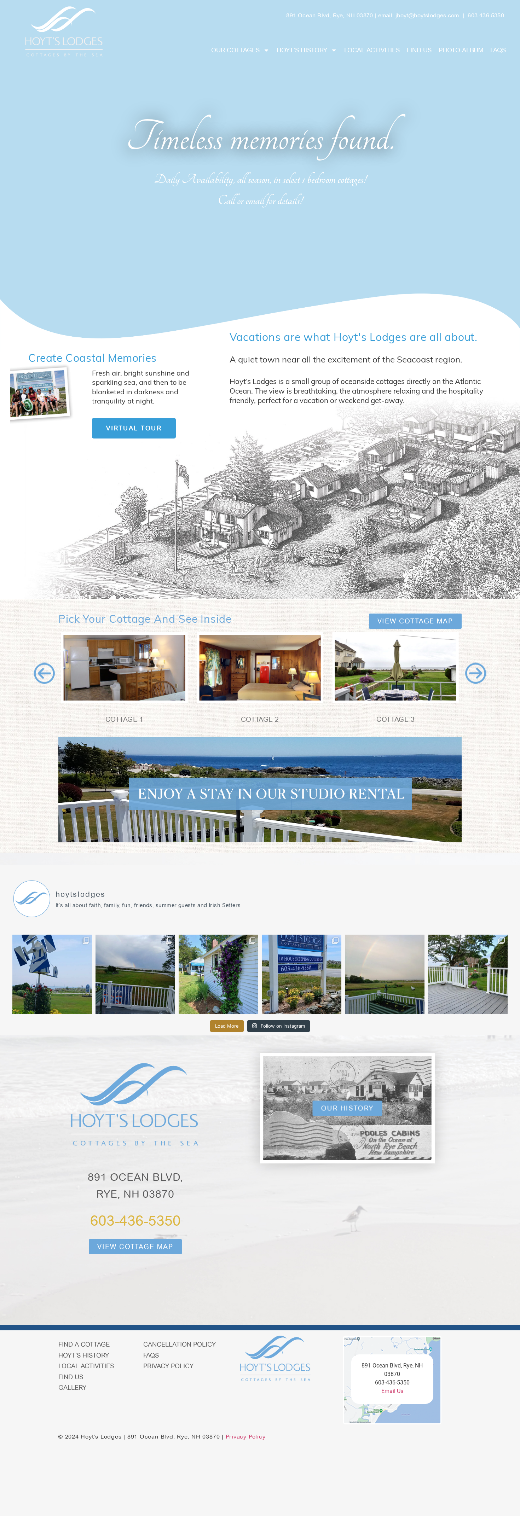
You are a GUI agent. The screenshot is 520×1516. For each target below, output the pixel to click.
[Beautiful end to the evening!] (384, 974)
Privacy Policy (168, 1366)
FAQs (498, 50)
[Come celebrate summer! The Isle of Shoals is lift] (301, 974)
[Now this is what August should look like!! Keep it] (52, 974)
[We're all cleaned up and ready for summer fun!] (468, 974)
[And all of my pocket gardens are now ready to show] (218, 974)
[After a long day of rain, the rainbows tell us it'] (135, 974)
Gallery (72, 1388)
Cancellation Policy (179, 1344)
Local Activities (372, 50)
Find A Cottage (84, 1344)
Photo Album (461, 50)
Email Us (392, 1391)
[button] (44, 673)
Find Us (419, 50)
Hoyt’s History (302, 50)
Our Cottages (235, 50)
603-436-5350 (486, 15)
